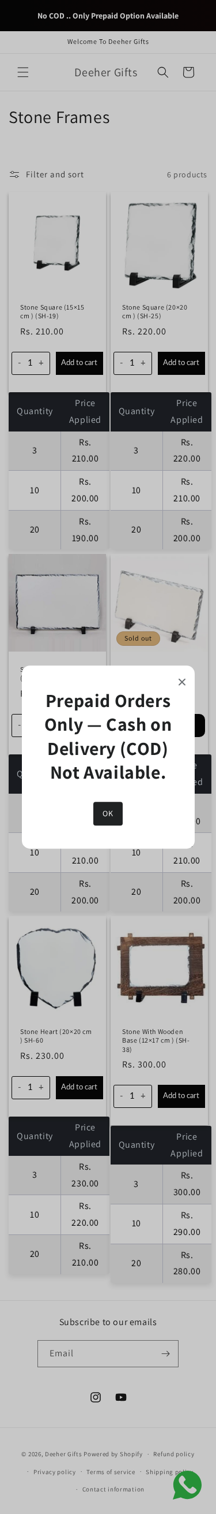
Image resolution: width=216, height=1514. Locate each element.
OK (108, 813)
